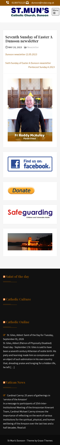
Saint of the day (17, 276)
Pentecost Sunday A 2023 (41, 67)
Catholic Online (17, 322)
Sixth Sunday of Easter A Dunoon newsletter (28, 63)
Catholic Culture (18, 299)
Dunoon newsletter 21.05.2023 (21, 54)
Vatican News (15, 382)
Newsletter (33, 47)
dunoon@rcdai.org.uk (42, 2)
